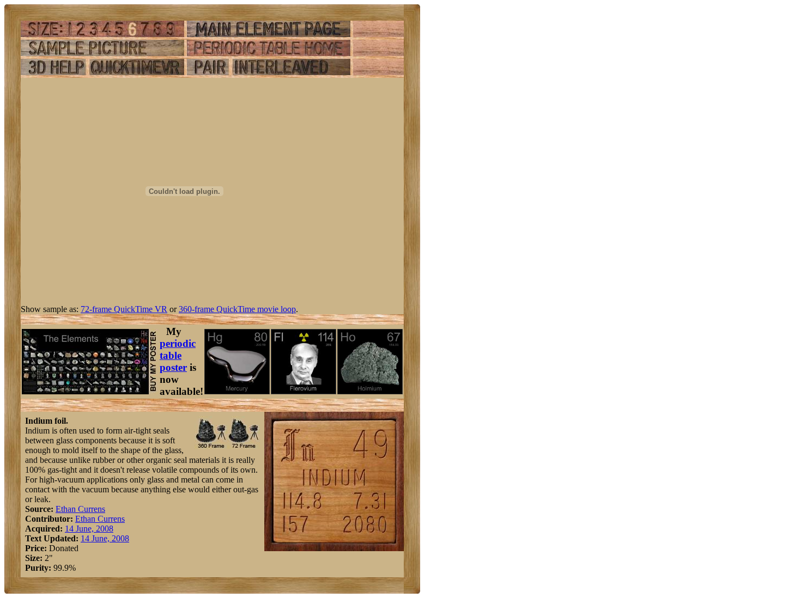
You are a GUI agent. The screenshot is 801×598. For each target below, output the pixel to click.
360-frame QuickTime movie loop (237, 309)
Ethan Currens (80, 509)
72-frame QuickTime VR (124, 309)
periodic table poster (178, 355)
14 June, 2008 (89, 528)
